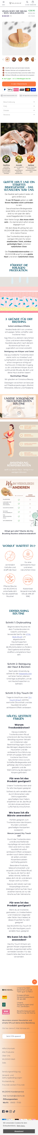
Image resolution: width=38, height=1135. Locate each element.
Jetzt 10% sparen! (13, 1036)
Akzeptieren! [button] (19, 1131)
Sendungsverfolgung (11, 1072)
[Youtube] (7, 1111)
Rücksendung (8, 1081)
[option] (19, 38)
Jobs (4, 1063)
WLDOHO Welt (8, 1059)
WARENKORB (33, 4)
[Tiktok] (14, 1111)
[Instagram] (10, 1111)
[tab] (19, 102)
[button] (14, 16)
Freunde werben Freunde (13, 1085)
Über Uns (6, 1056)
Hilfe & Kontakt (8, 1049)
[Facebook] (3, 1111)
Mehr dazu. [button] (21, 1126)
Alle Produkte (8, 1052)
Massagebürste (25, 674)
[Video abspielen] (19, 413)
